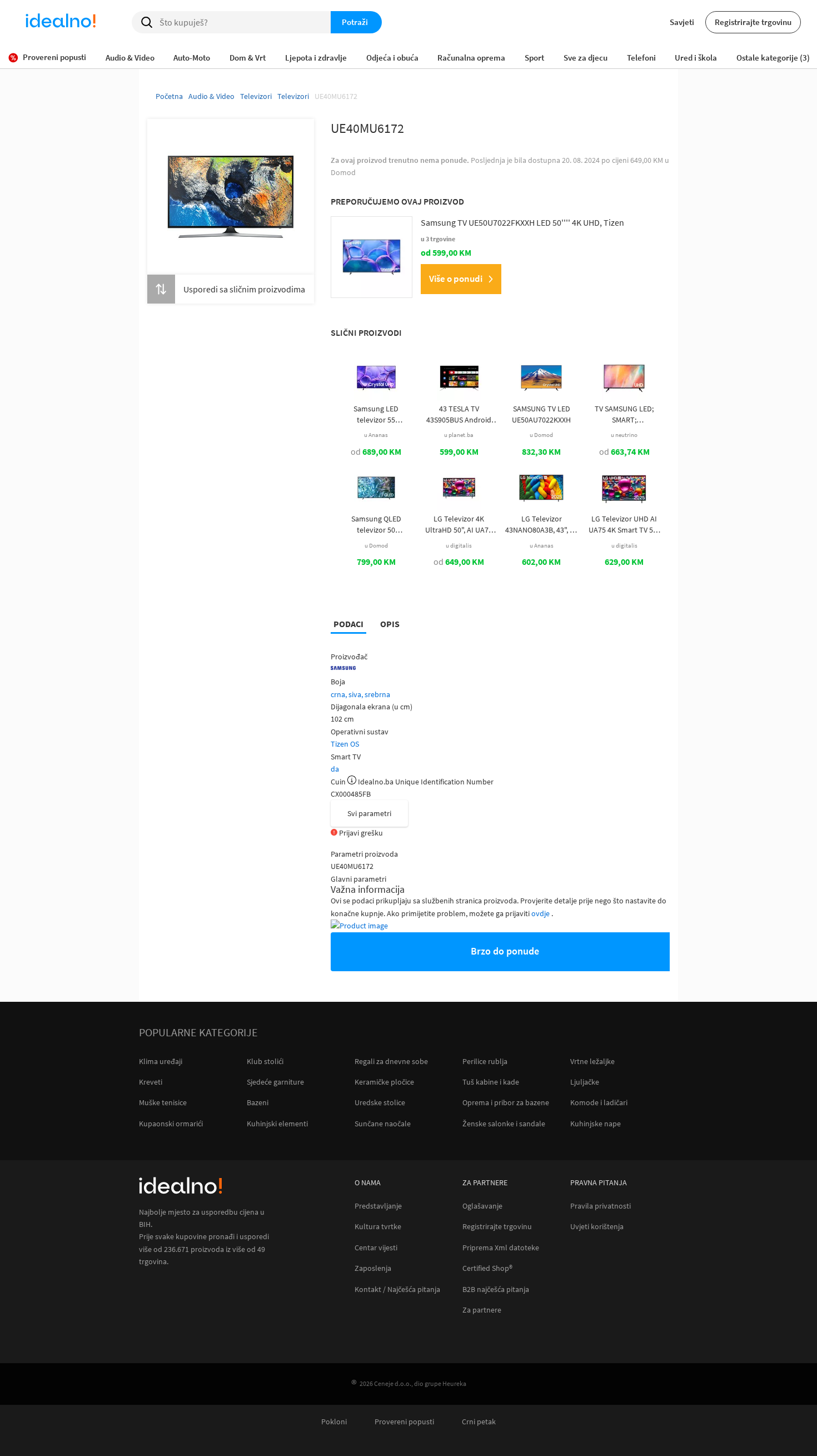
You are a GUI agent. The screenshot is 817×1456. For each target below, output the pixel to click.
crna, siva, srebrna (360, 694)
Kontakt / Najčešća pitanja (397, 1289)
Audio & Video (211, 96)
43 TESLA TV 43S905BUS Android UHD (458, 414)
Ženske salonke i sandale (503, 1124)
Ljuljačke (584, 1082)
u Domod (541, 435)
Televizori (256, 96)
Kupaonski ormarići (171, 1124)
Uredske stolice (380, 1102)
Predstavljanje (378, 1206)
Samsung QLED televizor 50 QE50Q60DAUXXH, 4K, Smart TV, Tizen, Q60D (376, 524)
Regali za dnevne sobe (391, 1061)
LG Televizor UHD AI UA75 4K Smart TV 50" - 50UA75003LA (624, 524)
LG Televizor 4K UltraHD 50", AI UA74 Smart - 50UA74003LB (459, 524)
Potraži (355, 22)
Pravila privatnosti (600, 1206)
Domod (343, 172)
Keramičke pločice (384, 1082)
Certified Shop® (487, 1268)
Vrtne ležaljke (592, 1061)
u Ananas (376, 435)
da (335, 769)
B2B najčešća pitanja (495, 1289)
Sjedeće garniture (275, 1082)
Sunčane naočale (383, 1124)
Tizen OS (345, 744)
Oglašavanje (482, 1206)
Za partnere (481, 1310)
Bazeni (257, 1102)
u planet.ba (459, 435)
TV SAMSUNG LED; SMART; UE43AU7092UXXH (624, 414)
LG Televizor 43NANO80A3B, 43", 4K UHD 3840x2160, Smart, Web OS (541, 524)
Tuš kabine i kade (490, 1082)
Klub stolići (265, 1061)
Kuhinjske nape (595, 1124)
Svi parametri (369, 813)
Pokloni (334, 1422)
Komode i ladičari (598, 1102)
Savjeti (682, 22)
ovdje (541, 913)
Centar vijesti (376, 1248)
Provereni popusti (404, 1422)
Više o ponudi (455, 278)
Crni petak (479, 1422)
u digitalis (459, 545)
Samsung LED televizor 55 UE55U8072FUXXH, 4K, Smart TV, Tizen (376, 414)
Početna (169, 96)
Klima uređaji (160, 1061)
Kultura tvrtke (378, 1226)
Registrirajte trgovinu (753, 22)
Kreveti (150, 1082)
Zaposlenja (373, 1268)
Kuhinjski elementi (277, 1124)
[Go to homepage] (60, 22)
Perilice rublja (484, 1061)
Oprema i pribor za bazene (505, 1102)
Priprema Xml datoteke (500, 1248)
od (376, 451)
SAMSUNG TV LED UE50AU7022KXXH (541, 414)
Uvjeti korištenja (597, 1226)
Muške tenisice (163, 1102)
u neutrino (624, 435)
